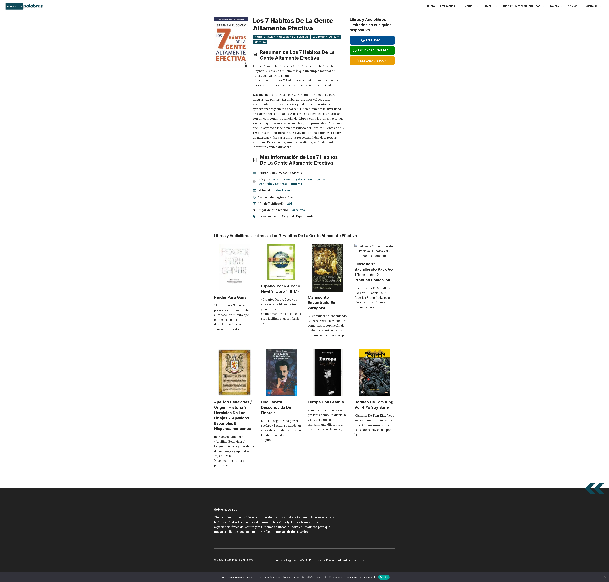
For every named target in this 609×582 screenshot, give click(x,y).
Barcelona (297, 210)
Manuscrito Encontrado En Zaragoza (321, 302)
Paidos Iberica (282, 190)
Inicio (431, 6)
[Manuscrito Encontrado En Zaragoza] (327, 289)
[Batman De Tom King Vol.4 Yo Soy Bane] (374, 394)
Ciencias (592, 6)
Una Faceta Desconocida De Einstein (276, 407)
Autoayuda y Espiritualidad (522, 6)
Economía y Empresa (325, 37)
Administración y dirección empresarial (281, 37)
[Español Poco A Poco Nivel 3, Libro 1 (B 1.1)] (281, 278)
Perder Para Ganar (231, 297)
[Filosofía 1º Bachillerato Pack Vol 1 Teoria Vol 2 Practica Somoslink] (374, 256)
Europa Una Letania (326, 402)
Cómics (573, 6)
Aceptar (384, 577)
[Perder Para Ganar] (234, 289)
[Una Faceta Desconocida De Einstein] (281, 394)
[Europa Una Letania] (328, 394)
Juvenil (489, 6)
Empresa (260, 42)
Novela (554, 6)
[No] (605, 577)
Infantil (469, 6)
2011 (290, 204)
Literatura (447, 6)
